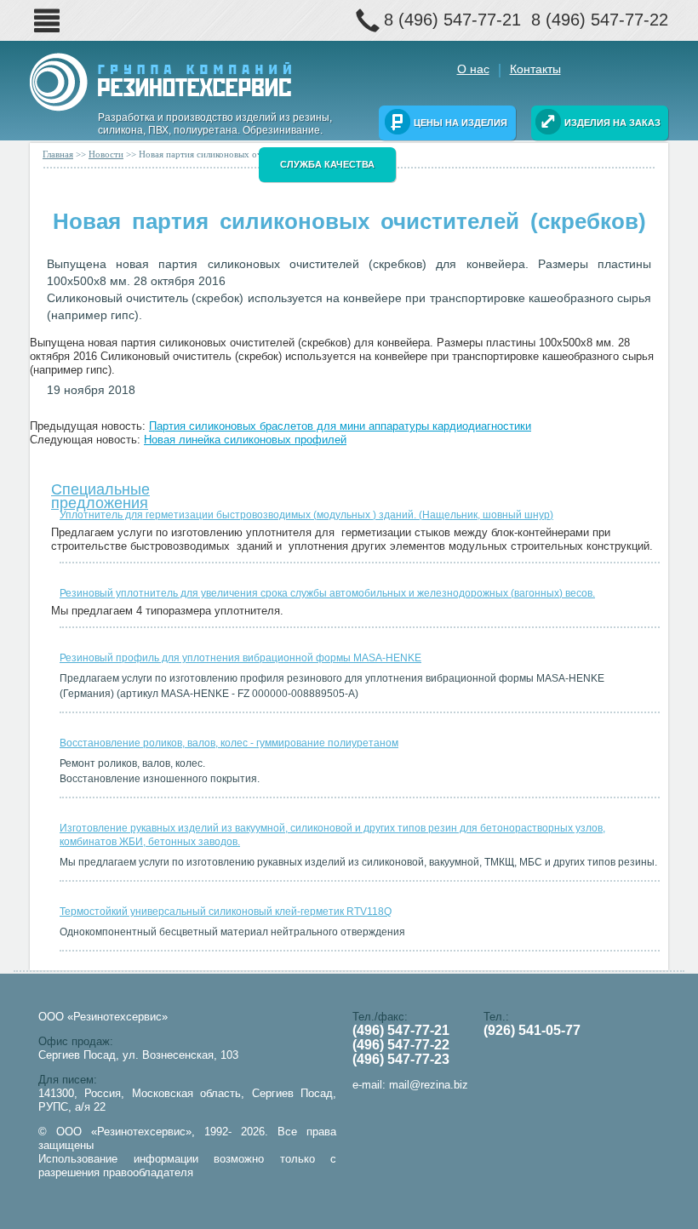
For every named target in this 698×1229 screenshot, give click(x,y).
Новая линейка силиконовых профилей (245, 439)
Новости (106, 154)
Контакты (535, 69)
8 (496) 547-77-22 (599, 19)
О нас (473, 69)
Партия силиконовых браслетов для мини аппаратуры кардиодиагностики (340, 426)
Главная (58, 154)
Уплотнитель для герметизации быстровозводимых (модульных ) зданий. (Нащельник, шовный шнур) (306, 515)
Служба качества (327, 164)
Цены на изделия (460, 122)
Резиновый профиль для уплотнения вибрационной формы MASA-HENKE (240, 658)
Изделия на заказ (612, 122)
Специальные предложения (100, 492)
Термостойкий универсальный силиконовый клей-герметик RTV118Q (226, 911)
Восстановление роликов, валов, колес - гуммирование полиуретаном (229, 743)
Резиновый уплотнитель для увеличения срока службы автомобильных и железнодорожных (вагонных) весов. (327, 593)
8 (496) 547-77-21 (452, 19)
